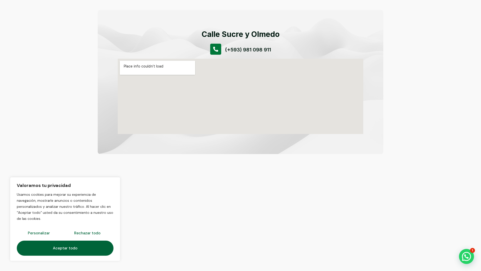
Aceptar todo (65, 248)
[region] (65, 219)
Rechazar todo (87, 233)
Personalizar (39, 233)
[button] (466, 256)
